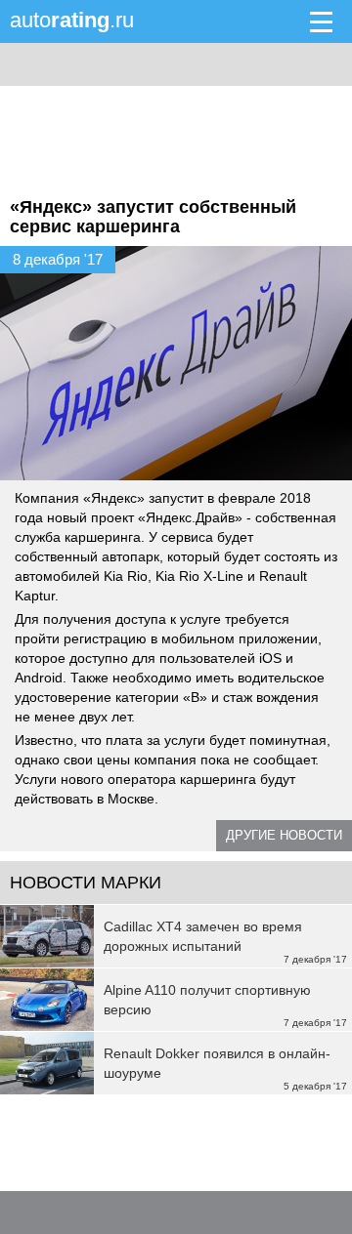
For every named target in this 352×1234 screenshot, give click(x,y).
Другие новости (284, 835)
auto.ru (72, 20)
